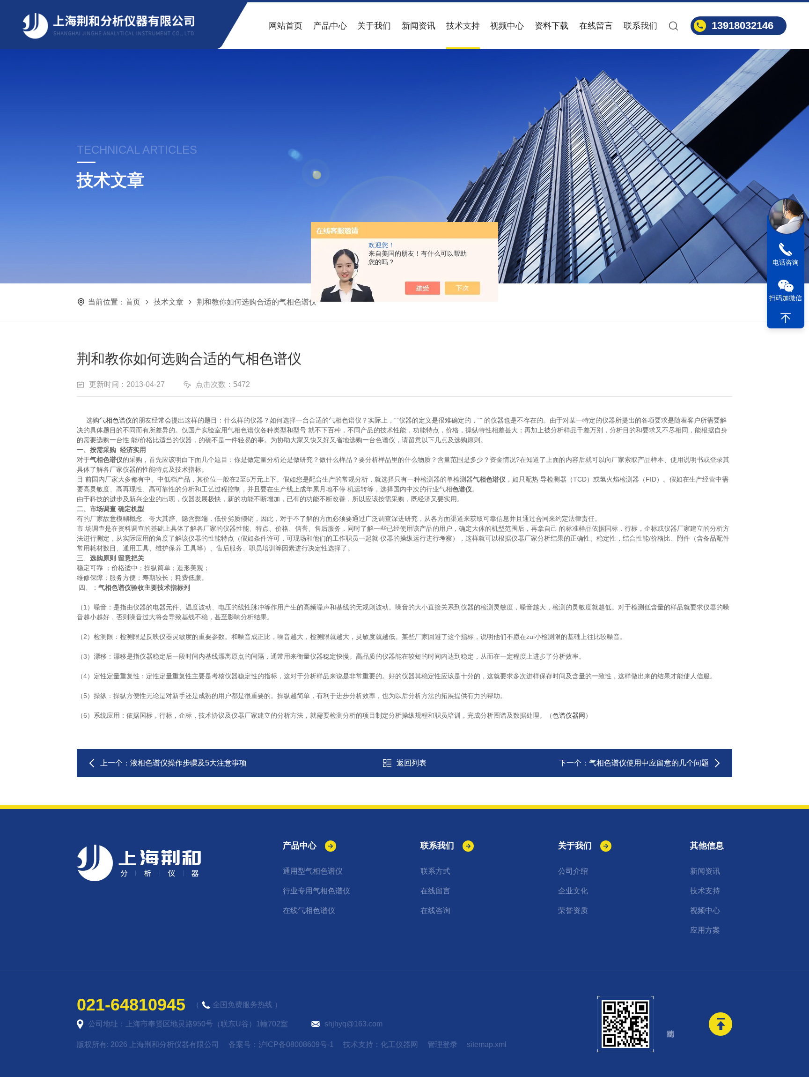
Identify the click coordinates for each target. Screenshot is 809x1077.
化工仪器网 (399, 1044)
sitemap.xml (487, 1044)
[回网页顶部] (785, 318)
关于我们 (374, 25)
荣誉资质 (573, 910)
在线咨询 (435, 910)
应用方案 (705, 930)
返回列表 (412, 763)
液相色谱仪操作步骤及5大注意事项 (188, 763)
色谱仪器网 (568, 715)
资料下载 (551, 25)
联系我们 (640, 25)
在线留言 (596, 25)
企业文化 (573, 891)
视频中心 (507, 25)
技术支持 (463, 25)
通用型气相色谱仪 (313, 871)
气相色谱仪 (115, 420)
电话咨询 (785, 262)
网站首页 (285, 25)
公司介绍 (573, 871)
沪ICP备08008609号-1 (296, 1044)
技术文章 (169, 302)
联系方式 (435, 871)
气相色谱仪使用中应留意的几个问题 (649, 763)
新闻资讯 (418, 25)
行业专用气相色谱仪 (316, 891)
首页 (132, 302)
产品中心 (330, 25)
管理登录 (442, 1044)
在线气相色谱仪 (309, 910)
